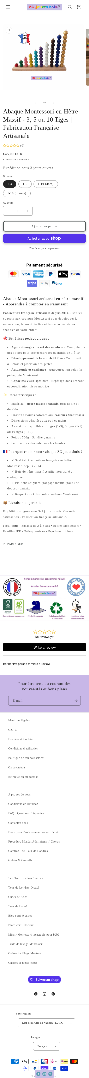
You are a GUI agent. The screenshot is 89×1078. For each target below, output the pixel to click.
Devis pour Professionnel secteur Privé (33, 832)
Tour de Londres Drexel (23, 887)
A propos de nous (19, 794)
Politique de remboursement (26, 757)
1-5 (25, 183)
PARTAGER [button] (15, 544)
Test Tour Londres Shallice (25, 878)
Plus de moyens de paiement (44, 248)
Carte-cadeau (16, 767)
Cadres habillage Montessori (26, 953)
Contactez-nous (18, 822)
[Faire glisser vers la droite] (53, 102)
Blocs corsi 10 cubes (21, 925)
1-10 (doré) (46, 183)
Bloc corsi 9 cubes (20, 915)
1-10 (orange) (16, 193)
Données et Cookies (21, 739)
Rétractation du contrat (23, 776)
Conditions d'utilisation (23, 748)
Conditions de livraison (23, 803)
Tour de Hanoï (17, 906)
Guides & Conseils (20, 860)
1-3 (9, 183)
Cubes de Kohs (17, 897)
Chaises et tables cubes (22, 962)
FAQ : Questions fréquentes (26, 813)
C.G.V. (12, 729)
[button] (8, 7)
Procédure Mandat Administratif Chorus (34, 841)
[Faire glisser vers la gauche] (35, 102)
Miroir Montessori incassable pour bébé (33, 934)
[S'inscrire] (76, 701)
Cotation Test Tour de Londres (28, 851)
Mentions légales (19, 720)
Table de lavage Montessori (25, 944)
